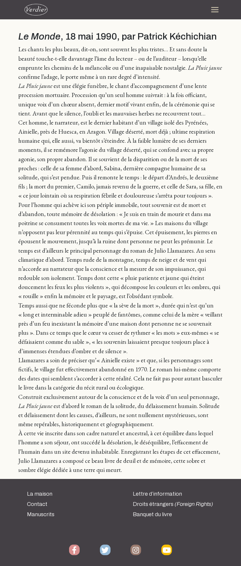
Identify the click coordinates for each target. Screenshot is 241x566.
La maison (39, 494)
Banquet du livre (152, 514)
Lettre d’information (157, 494)
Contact (37, 504)
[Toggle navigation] (215, 9)
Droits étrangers (173, 504)
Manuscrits (40, 514)
